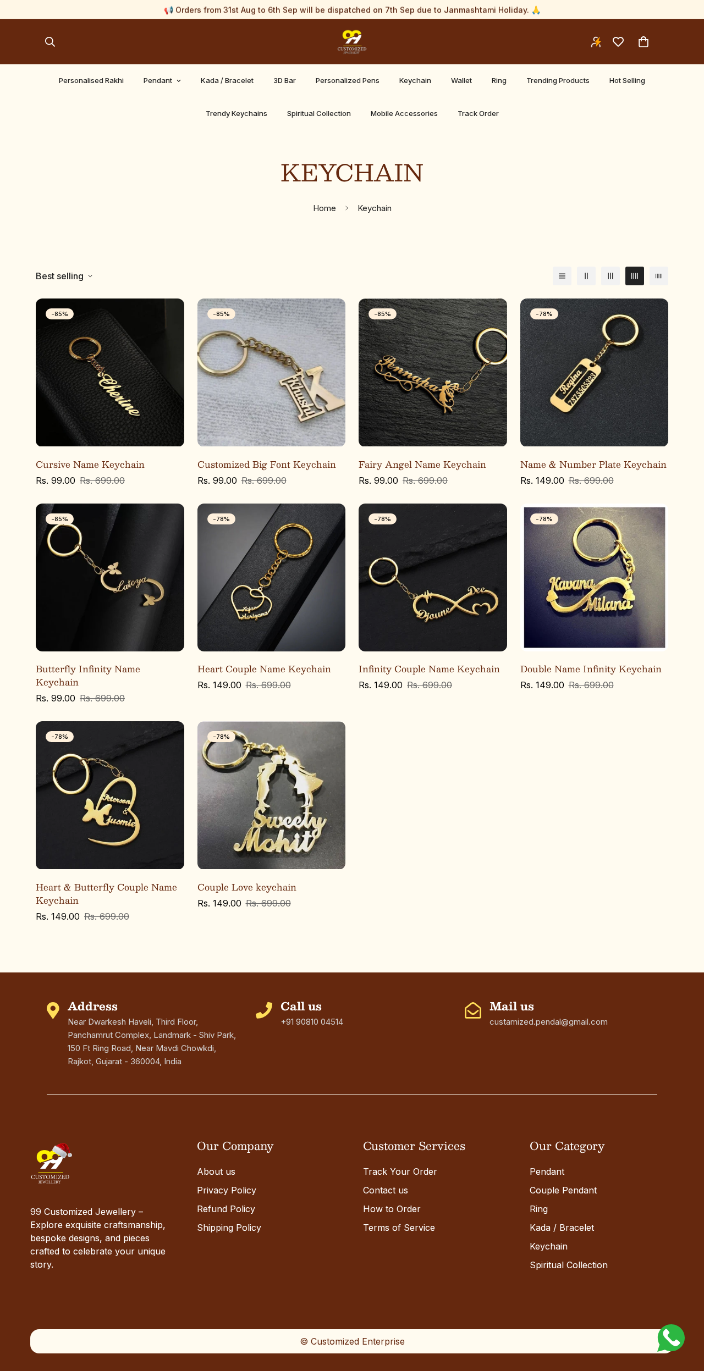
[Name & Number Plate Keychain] (594, 372)
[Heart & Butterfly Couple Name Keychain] (110, 795)
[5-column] (659, 276)
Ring (499, 80)
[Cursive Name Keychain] (110, 372)
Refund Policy (226, 1208)
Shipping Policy (229, 1227)
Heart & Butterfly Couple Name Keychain (106, 894)
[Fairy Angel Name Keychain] (433, 372)
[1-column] (562, 276)
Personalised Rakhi (91, 80)
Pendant (158, 80)
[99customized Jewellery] (352, 41)
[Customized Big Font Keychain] (271, 372)
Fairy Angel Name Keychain (422, 464)
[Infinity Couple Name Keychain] (433, 577)
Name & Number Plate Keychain (593, 464)
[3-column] (610, 276)
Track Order (478, 113)
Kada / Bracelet (227, 80)
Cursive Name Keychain (90, 464)
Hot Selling (627, 80)
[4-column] (634, 276)
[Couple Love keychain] (271, 795)
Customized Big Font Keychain (266, 464)
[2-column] (586, 276)
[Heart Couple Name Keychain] (271, 577)
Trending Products (558, 80)
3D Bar (284, 80)
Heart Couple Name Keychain (264, 669)
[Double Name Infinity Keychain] (594, 577)
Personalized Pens (348, 80)
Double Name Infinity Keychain (591, 669)
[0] (643, 41)
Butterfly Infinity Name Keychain (88, 675)
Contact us (385, 1190)
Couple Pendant (563, 1190)
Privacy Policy (226, 1190)
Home (324, 208)
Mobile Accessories (404, 113)
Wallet (461, 80)
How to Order (392, 1208)
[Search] (50, 42)
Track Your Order (400, 1171)
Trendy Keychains (236, 113)
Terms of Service (399, 1227)
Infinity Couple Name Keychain (429, 669)
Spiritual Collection (319, 113)
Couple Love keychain (246, 887)
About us (216, 1171)
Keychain (415, 80)
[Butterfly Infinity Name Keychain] (110, 577)
